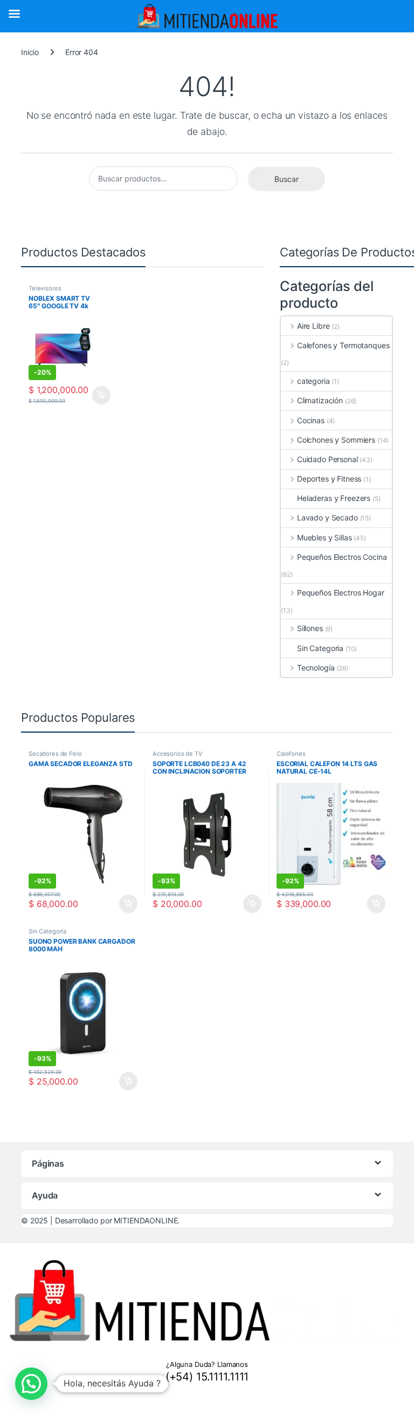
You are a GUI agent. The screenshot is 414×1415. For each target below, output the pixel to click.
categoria (313, 380)
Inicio (30, 52)
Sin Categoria (320, 648)
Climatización (320, 400)
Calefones (291, 753)
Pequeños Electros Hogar (340, 592)
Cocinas (311, 420)
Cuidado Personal (327, 459)
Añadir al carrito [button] (99, 395)
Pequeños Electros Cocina (342, 556)
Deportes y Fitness (329, 478)
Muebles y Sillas (324, 537)
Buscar (286, 179)
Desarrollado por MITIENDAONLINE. (117, 1220)
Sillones (310, 628)
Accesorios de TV (178, 753)
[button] (31, 1383)
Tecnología (315, 667)
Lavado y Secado (327, 517)
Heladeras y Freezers (333, 498)
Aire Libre (313, 325)
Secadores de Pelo (55, 753)
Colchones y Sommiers (336, 439)
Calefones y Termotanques (343, 345)
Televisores (45, 288)
